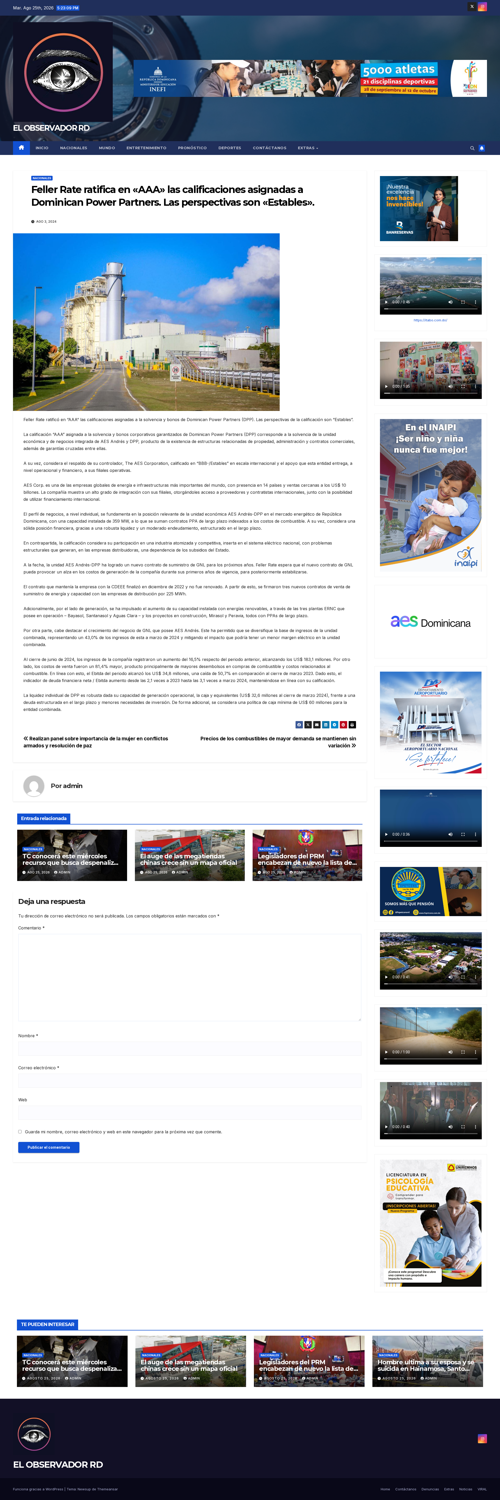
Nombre (28, 1035)
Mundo (107, 148)
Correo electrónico (38, 1067)
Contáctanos (270, 148)
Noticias (465, 1489)
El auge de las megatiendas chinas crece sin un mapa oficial (188, 859)
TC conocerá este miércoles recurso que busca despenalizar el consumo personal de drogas (71, 862)
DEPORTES (229, 148)
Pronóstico (192, 148)
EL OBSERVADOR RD (51, 128)
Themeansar (107, 1489)
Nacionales (74, 148)
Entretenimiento (147, 148)
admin (73, 786)
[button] (472, 148)
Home (385, 1489)
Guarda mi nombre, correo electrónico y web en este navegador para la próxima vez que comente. (123, 1131)
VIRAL (482, 1489)
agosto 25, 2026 (44, 1378)
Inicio (42, 148)
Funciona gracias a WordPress (38, 1489)
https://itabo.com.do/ (430, 320)
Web (22, 1099)
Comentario (31, 927)
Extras (307, 148)
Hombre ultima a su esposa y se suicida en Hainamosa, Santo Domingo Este (426, 1368)
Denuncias (430, 1489)
